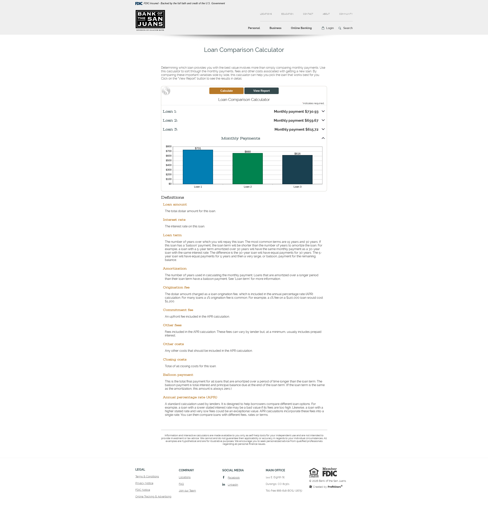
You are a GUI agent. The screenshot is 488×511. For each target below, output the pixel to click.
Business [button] (275, 28)
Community (346, 14)
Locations (266, 14)
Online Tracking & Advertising (153, 496)
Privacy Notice (144, 483)
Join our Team (187, 490)
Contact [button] (308, 14)
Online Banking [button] (301, 28)
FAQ (181, 483)
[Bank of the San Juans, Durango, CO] (150, 20)
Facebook (234, 477)
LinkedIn (233, 484)
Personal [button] (254, 28)
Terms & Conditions (147, 476)
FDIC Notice (142, 489)
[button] (327, 28)
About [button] (326, 14)
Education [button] (287, 14)
